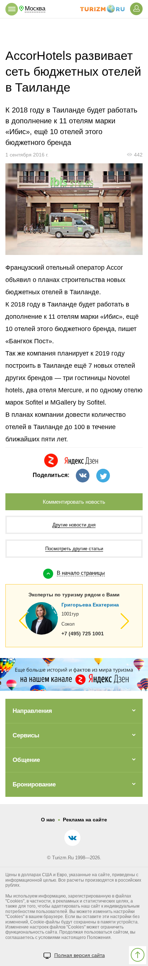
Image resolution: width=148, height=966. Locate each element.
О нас (48, 819)
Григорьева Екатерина (90, 604)
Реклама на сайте (85, 819)
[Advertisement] (74, 33)
